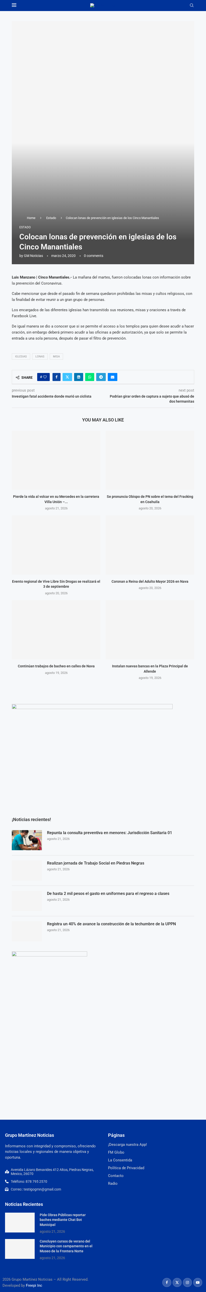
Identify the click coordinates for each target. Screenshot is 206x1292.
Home (31, 218)
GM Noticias (33, 256)
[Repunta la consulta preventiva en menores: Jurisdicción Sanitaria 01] (27, 840)
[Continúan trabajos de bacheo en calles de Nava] (56, 629)
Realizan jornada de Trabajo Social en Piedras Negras (95, 863)
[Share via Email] (112, 377)
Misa (56, 356)
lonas (39, 356)
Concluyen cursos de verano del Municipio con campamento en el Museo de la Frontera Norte (66, 1246)
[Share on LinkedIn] (78, 377)
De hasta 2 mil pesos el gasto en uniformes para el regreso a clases (108, 893)
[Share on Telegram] (101, 377)
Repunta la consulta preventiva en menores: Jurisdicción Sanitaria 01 (109, 832)
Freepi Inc (34, 1285)
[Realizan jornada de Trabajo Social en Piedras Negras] (27, 870)
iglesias (21, 356)
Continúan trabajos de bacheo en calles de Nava (56, 666)
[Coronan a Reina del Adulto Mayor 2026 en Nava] (150, 544)
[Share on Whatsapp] (89, 377)
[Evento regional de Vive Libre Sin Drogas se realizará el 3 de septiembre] (56, 544)
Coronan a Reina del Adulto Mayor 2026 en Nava (150, 581)
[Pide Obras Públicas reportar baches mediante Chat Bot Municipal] (20, 1222)
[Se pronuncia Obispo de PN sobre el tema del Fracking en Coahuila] (150, 460)
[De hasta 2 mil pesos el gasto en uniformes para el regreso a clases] (27, 901)
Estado (51, 218)
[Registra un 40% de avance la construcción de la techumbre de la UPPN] (27, 931)
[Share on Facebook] (57, 377)
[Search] (191, 6)
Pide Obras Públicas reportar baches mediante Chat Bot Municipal (63, 1220)
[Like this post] (45, 377)
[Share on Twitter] (67, 377)
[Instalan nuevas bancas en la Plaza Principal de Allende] (150, 629)
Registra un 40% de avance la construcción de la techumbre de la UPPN (111, 924)
